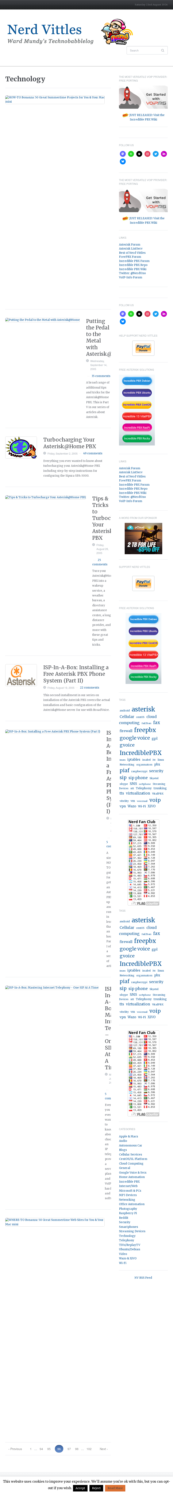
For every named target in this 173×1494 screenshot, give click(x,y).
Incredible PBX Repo (133, 265)
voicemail (142, 801)
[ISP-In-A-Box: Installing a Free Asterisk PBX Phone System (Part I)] (52, 732)
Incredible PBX (129, 1181)
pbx (157, 764)
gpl (155, 738)
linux (161, 759)
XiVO (151, 806)
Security (124, 1222)
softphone (145, 784)
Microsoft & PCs (130, 1191)
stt (132, 788)
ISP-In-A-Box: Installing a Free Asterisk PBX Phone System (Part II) (76, 674)
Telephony (144, 788)
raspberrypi (139, 771)
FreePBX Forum (130, 257)
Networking (127, 764)
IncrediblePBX (141, 753)
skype (124, 783)
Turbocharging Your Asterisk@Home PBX (69, 443)
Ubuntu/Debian (129, 1249)
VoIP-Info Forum (130, 277)
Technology (127, 1236)
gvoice (127, 745)
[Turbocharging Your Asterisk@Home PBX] (21, 447)
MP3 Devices (128, 1195)
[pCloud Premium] (143, 538)
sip (123, 777)
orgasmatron (144, 764)
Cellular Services (130, 1154)
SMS (133, 784)
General (124, 1168)
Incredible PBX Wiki (132, 269)
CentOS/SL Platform (133, 1159)
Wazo (132, 806)
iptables (133, 760)
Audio (123, 1141)
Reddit (123, 1218)
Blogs (123, 1150)
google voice (135, 738)
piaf (124, 770)
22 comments (89, 687)
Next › (104, 1449)
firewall (126, 731)
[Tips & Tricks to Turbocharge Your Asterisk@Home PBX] (45, 497)
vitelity (124, 801)
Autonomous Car (130, 1145)
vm (133, 801)
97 (69, 1449)
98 (76, 1449)
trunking (160, 788)
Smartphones (128, 1227)
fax (156, 722)
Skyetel (154, 778)
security (156, 771)
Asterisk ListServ (130, 248)
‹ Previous (15, 1449)
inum (123, 759)
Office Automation (132, 1204)
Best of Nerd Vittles (132, 253)
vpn (123, 806)
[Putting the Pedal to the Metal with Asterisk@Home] (42, 320)
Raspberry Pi (128, 1213)
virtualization (138, 793)
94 (41, 1449)
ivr (154, 759)
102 (89, 1449)
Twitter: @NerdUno (132, 273)
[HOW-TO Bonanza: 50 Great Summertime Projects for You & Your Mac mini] (55, 99)
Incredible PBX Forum (134, 261)
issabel (146, 759)
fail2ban (146, 723)
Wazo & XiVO (128, 1258)
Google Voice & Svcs (132, 1172)
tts (122, 793)
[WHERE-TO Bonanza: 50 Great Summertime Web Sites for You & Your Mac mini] (55, 1222)
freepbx (145, 730)
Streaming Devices (132, 1231)
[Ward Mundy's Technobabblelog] (72, 32)
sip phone (138, 777)
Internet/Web (128, 1186)
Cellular (127, 716)
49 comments (92, 453)
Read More (115, 1488)
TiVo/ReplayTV (129, 1245)
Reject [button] (96, 1488)
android (125, 710)
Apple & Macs (128, 1136)
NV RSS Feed (143, 1278)
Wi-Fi (142, 806)
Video (123, 1254)
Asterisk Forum (129, 244)
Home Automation (132, 1177)
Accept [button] (80, 1488)
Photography (128, 1209)
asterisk (143, 709)
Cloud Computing (131, 1163)
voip (155, 800)
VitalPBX (158, 793)
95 (49, 1449)
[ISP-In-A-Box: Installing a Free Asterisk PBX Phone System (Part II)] (21, 675)
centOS (140, 717)
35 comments (101, 376)
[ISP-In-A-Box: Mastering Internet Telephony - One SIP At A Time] (52, 988)
